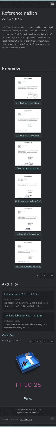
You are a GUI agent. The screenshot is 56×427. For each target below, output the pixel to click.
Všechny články (9, 335)
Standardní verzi (26, 420)
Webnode (35, 413)
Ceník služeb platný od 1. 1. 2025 (23, 315)
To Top (52, 419)
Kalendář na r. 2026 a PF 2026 (21, 294)
